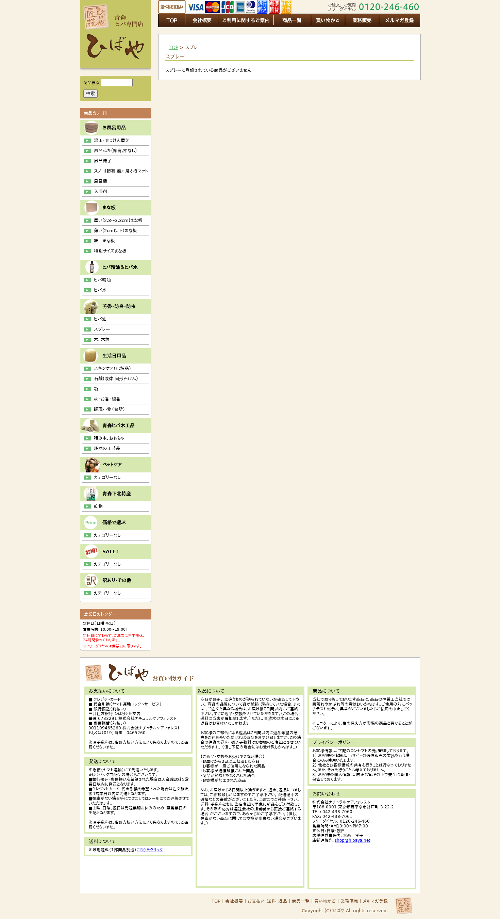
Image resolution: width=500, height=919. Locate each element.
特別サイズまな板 (110, 251)
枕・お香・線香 (107, 399)
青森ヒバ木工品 (118, 425)
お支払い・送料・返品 (267, 901)
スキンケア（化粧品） (112, 368)
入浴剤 (100, 191)
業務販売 (349, 901)
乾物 (98, 506)
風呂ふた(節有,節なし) (115, 150)
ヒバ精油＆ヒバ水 (120, 267)
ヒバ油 (100, 319)
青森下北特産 (116, 493)
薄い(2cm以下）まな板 (115, 230)
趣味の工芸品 (107, 448)
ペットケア (112, 464)
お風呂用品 (114, 127)
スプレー (102, 329)
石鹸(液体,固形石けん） (116, 378)
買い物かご (325, 901)
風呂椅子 (103, 160)
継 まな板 (104, 240)
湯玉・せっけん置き (111, 140)
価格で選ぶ (114, 522)
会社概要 (234, 901)
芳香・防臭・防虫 (119, 306)
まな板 (109, 207)
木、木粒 (102, 339)
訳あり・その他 (116, 580)
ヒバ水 (100, 290)
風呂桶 (100, 181)
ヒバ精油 (102, 280)
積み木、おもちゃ (109, 438)
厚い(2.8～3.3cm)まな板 (118, 220)
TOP (173, 47)
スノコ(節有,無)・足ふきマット (121, 171)
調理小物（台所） (109, 409)
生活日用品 (114, 355)
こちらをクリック (150, 850)
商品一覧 (300, 901)
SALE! (110, 551)
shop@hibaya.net (352, 840)
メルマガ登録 (375, 901)
